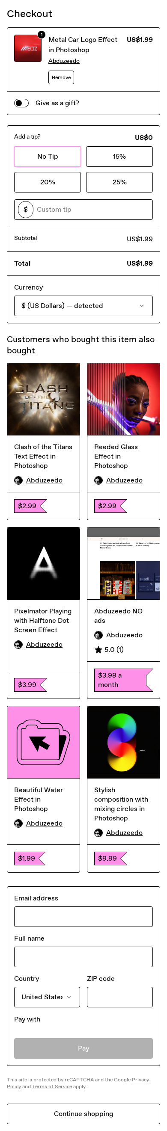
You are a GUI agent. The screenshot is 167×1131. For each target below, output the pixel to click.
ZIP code (101, 978)
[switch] (21, 103)
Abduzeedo (64, 61)
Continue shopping (83, 1114)
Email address (36, 898)
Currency (28, 287)
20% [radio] (47, 182)
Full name (29, 938)
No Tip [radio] (47, 156)
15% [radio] (119, 156)
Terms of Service (52, 1087)
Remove (61, 77)
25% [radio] (120, 182)
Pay (83, 1048)
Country (26, 978)
